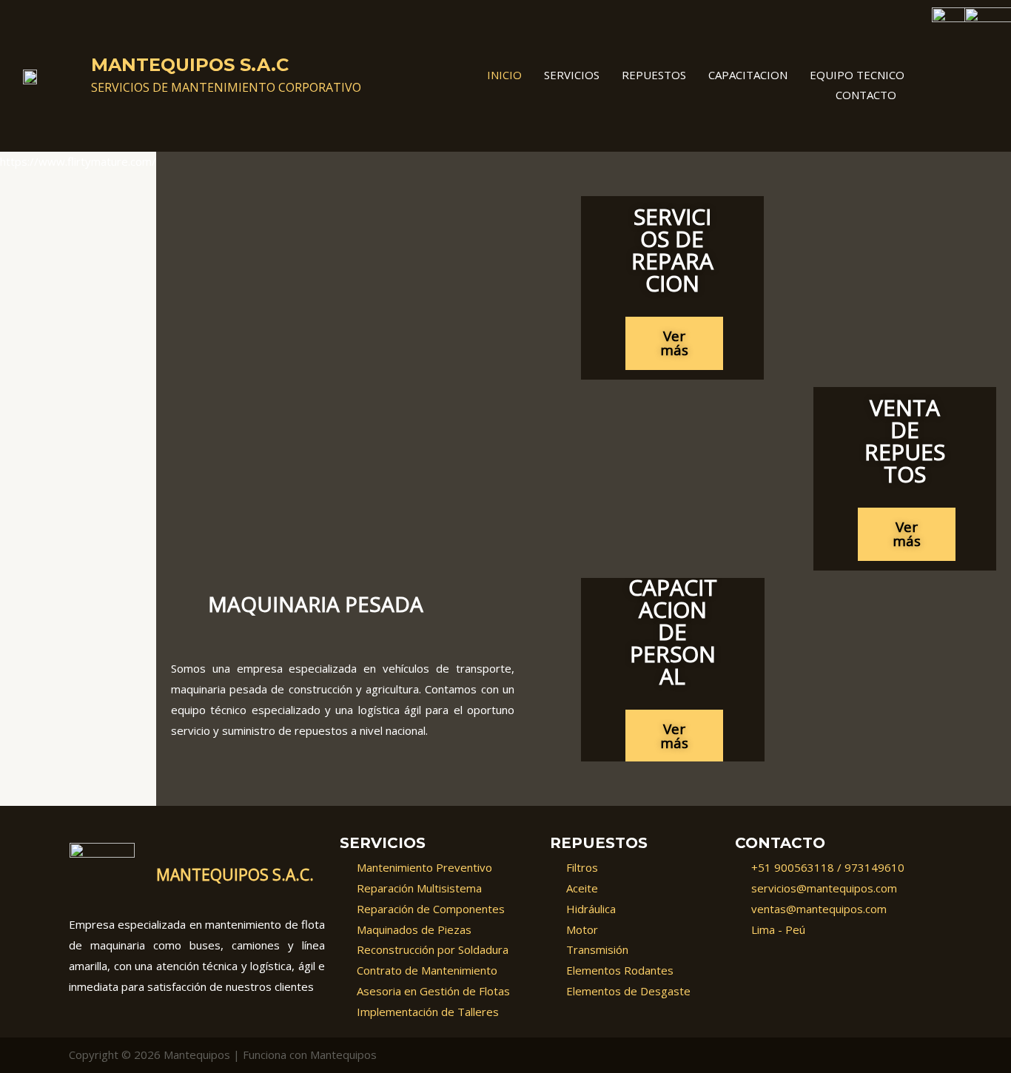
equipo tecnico (857, 74)
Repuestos (654, 74)
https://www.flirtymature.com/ (78, 161)
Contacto (866, 94)
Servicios (571, 74)
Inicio (504, 74)
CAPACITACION (747, 74)
